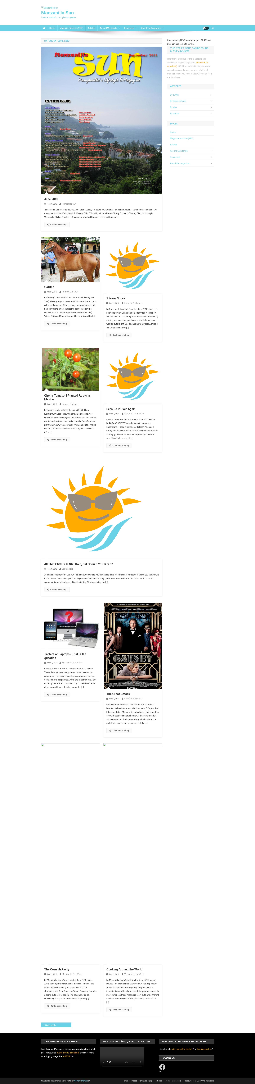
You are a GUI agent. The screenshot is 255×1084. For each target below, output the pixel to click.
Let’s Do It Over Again (120, 409)
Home (52, 28)
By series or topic (178, 101)
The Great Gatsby (118, 694)
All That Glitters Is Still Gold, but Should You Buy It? (78, 564)
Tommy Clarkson (70, 292)
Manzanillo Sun (57, 12)
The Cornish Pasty (56, 969)
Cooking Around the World (124, 969)
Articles (91, 28)
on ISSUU (67, 1056)
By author (174, 95)
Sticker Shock (115, 298)
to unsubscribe (204, 1049)
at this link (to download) (68, 1053)
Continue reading (58, 224)
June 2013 (51, 199)
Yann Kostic (67, 569)
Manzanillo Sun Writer (134, 414)
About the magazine (151, 28)
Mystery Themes (81, 1081)
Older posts (50, 1025)
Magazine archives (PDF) (71, 28)
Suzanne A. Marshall (133, 303)
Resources (129, 28)
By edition (174, 113)
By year (173, 107)
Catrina (49, 287)
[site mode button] (206, 28)
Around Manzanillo (108, 28)
